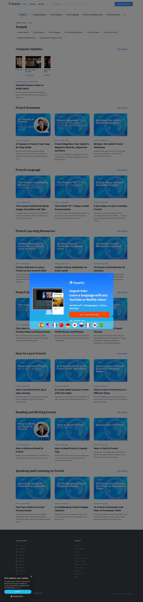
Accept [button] (17, 592)
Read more (18, 588)
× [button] (31, 576)
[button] (17, 596)
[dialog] (17, 587)
